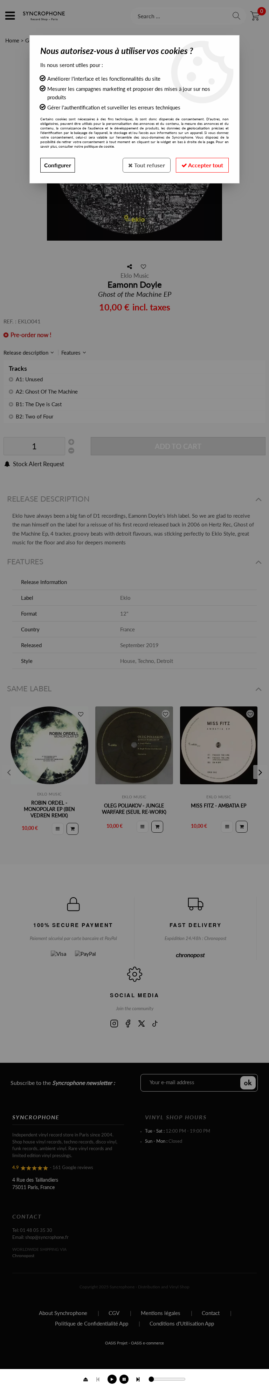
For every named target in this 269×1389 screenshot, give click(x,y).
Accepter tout (205, 165)
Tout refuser (149, 165)
